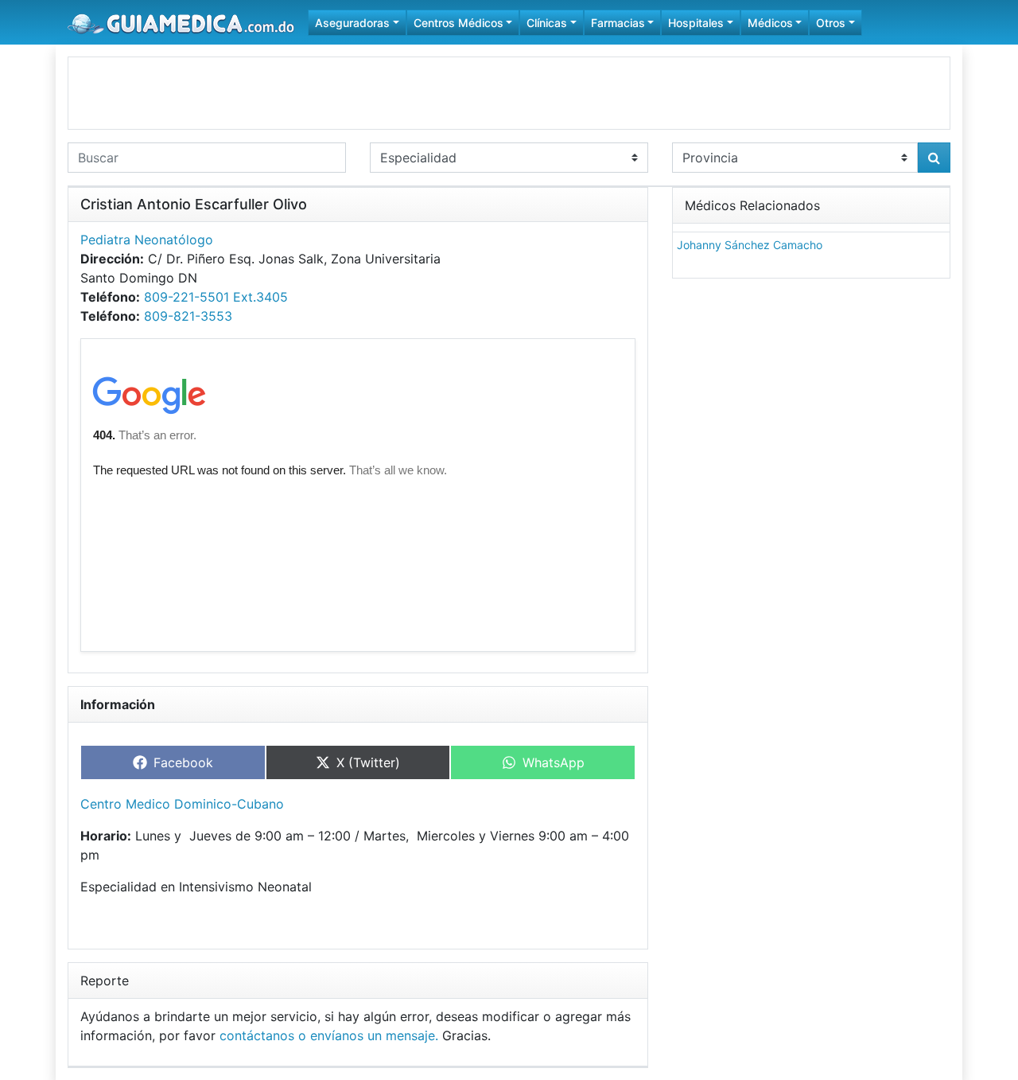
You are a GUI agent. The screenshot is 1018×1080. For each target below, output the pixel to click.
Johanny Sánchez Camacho (749, 244)
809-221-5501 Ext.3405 (216, 297)
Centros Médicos (458, 22)
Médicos (770, 22)
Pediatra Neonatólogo (146, 240)
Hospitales (696, 22)
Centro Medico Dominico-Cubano (182, 804)
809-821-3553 (188, 316)
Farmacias (618, 22)
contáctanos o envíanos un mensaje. (329, 1035)
